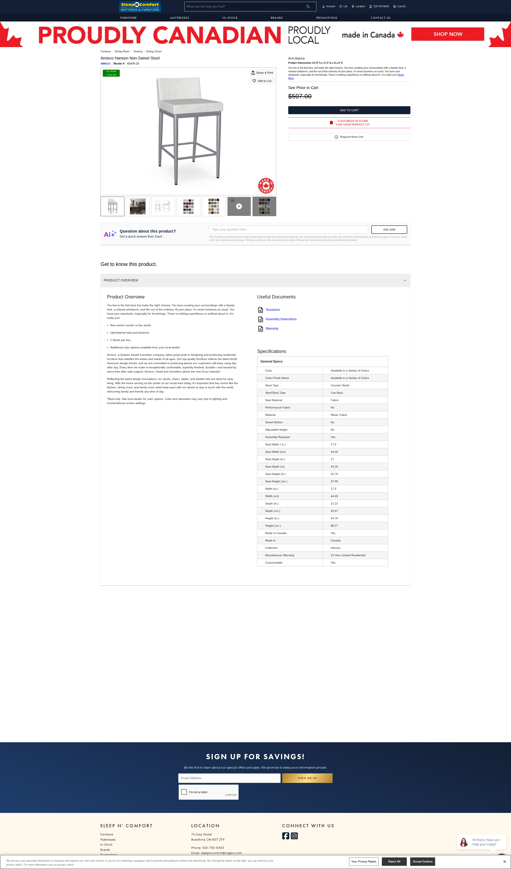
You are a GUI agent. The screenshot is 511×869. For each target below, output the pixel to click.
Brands (277, 18)
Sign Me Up (307, 778)
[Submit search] (308, 6)
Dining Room (122, 51)
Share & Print (264, 72)
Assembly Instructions (281, 319)
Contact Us (381, 18)
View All (264, 206)
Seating (138, 51)
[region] (255, 862)
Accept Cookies (423, 861)
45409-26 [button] (133, 63)
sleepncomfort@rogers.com (221, 853)
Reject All (394, 861)
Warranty (272, 328)
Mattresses (179, 18)
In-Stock (230, 18)
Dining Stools (154, 51)
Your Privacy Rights (363, 861)
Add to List (264, 80)
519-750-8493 (213, 848)
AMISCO (105, 63)
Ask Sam (389, 229)
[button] (323, 6)
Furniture (128, 18)
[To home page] (140, 7)
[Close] (504, 861)
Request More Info (351, 136)
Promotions (327, 18)
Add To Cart (349, 110)
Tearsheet (273, 309)
